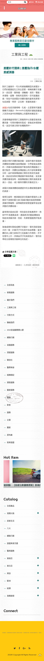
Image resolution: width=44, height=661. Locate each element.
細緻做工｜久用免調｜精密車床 (27, 265)
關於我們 (9, 299)
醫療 (7, 397)
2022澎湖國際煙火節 (14, 329)
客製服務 (9, 292)
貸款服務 (9, 382)
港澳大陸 (9, 513)
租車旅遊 (9, 442)
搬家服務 (9, 389)
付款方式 (9, 314)
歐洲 (7, 580)
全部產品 (9, 505)
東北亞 (8, 565)
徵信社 (8, 359)
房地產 (8, 434)
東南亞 (8, 558)
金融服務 (9, 344)
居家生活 (9, 520)
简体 (32, 2)
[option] (22, 474)
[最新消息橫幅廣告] (22, 29)
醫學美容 (9, 367)
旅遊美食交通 (11, 543)
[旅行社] (22, 8)
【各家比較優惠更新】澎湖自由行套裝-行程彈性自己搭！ (22, 485)
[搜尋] (25, 2)
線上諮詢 (22, 45)
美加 (7, 573)
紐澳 (7, 588)
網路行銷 (9, 337)
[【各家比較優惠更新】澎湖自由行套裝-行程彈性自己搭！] (22, 471)
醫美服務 (9, 550)
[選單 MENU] (4, 8)
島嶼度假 (9, 595)
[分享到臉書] (19, 648)
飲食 (7, 404)
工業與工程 (38, 81)
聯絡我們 (9, 322)
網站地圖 (40, 2)
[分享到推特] (15, 648)
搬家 (7, 427)
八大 (7, 528)
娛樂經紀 (9, 374)
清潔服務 (9, 352)
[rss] (29, 648)
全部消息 (9, 284)
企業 (7, 419)
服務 (7, 412)
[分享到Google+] (24, 648)
